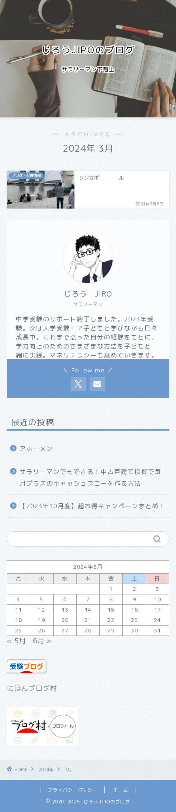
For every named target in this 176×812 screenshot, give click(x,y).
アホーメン (36, 448)
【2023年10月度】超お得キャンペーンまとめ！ (92, 505)
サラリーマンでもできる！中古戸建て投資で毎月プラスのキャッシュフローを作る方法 (90, 477)
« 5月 (16, 640)
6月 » (42, 640)
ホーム (120, 790)
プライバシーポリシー (72, 790)
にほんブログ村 (32, 688)
